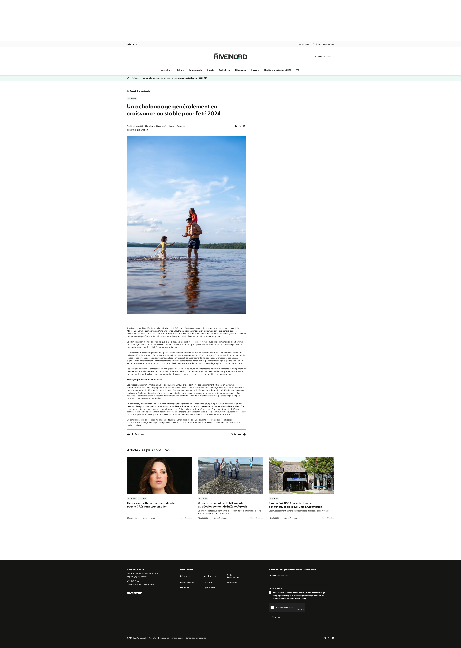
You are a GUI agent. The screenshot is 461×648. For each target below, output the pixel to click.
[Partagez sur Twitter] (240, 126)
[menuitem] (324, 56)
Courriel (278, 575)
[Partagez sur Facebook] (236, 126)
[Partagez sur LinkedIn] (244, 126)
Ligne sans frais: (141, 584)
